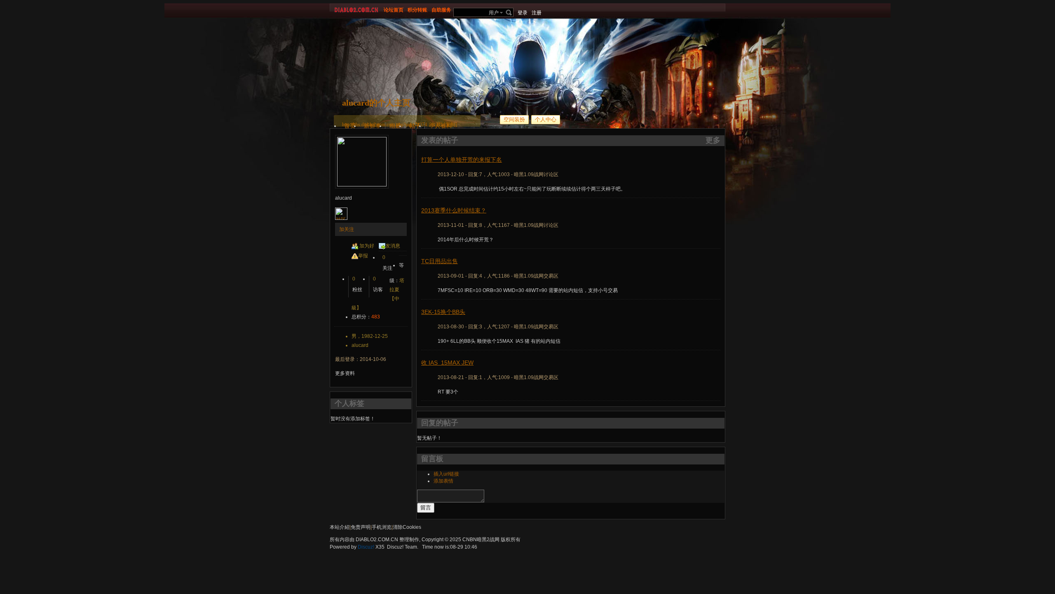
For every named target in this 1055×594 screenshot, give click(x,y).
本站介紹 (339, 527)
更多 (713, 140)
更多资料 (345, 373)
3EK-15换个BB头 (443, 312)
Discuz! (366, 547)
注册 (537, 12)
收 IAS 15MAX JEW (447, 362)
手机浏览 (382, 527)
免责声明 (360, 527)
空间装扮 (514, 119)
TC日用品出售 (439, 261)
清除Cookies (407, 527)
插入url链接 (446, 474)
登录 (523, 12)
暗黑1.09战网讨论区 (536, 174)
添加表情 (443, 481)
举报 (363, 256)
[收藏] (436, 124)
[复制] (450, 124)
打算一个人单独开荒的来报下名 (461, 159)
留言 (425, 507)
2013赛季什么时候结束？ (453, 210)
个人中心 (545, 119)
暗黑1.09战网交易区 (536, 276)
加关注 (346, 229)
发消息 (392, 246)
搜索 (509, 12)
